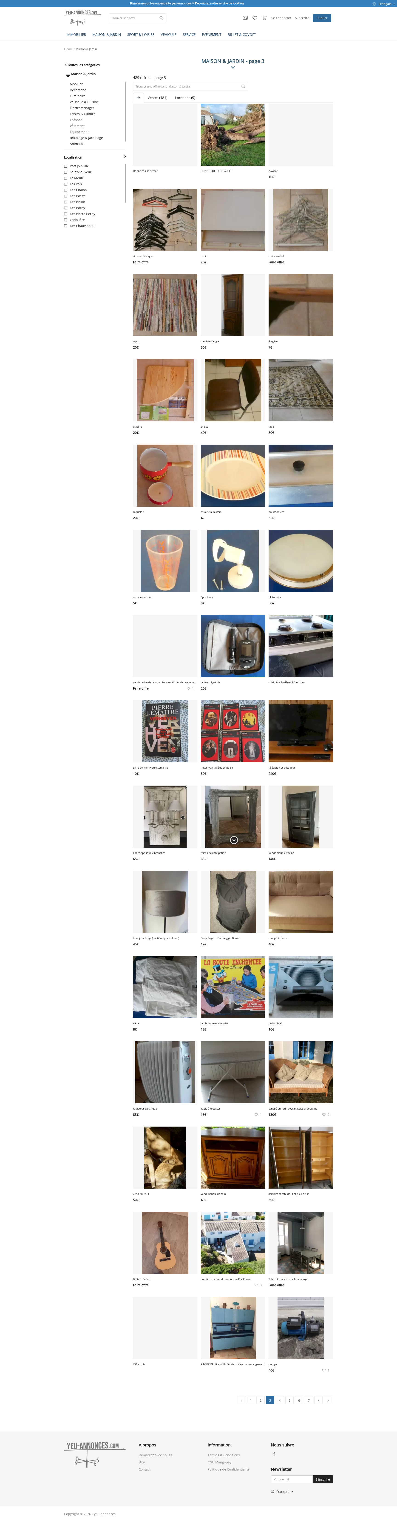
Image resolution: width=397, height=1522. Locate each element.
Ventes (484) (157, 97)
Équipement (79, 132)
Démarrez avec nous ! (155, 1455)
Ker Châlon (78, 190)
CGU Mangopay (219, 1462)
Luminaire (77, 96)
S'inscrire (302, 18)
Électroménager (82, 108)
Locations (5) (185, 97)
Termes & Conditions (224, 1455)
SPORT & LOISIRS (140, 34)
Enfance (76, 120)
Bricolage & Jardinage (86, 138)
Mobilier (76, 84)
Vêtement (77, 126)
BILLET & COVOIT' (242, 34)
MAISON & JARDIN (106, 34)
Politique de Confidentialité (229, 1469)
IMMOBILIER (76, 34)
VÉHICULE (168, 34)
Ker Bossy (77, 196)
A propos (147, 1445)
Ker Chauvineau (82, 226)
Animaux (76, 144)
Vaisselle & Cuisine (84, 102)
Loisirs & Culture (82, 114)
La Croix (76, 184)
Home (68, 49)
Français (385, 4)
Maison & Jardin (86, 49)
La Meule (77, 178)
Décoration (78, 90)
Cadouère (77, 220)
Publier (322, 18)
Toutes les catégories (83, 65)
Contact (144, 1469)
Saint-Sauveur (80, 172)
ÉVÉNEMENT (211, 34)
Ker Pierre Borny (82, 214)
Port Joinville (79, 166)
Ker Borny (77, 208)
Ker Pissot (77, 202)
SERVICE (189, 34)
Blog (142, 1462)
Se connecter (281, 18)
